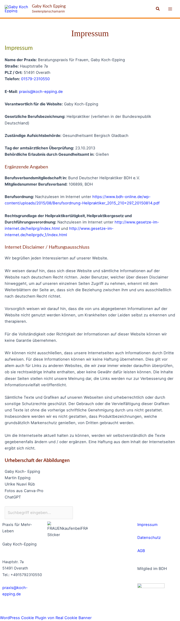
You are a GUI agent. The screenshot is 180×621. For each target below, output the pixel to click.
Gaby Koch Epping (49, 6)
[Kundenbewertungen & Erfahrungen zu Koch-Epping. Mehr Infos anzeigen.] (112, 530)
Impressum (147, 524)
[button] (158, 9)
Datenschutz (149, 537)
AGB (141, 550)
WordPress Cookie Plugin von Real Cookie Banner (46, 617)
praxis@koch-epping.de (41, 91)
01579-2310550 (35, 78)
